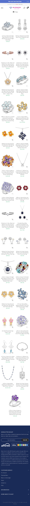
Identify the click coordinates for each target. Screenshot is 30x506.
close (3, 1)
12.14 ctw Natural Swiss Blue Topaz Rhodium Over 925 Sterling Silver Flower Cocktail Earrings (7, 358)
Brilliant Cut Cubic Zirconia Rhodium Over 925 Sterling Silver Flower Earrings (22, 253)
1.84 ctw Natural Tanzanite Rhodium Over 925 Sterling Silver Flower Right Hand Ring (22, 332)
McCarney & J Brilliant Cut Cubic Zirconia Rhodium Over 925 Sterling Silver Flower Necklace (22, 172)
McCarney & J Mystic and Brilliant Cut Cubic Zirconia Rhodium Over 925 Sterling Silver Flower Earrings (22, 64)
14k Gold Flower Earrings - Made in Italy (8, 331)
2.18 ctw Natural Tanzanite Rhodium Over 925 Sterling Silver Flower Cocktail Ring (8, 199)
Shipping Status (4, 475)
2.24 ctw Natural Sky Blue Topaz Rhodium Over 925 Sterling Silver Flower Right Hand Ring (8, 37)
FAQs (2, 485)
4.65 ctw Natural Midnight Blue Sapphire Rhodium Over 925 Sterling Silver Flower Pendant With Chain (7, 279)
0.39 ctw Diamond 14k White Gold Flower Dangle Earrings (22, 36)
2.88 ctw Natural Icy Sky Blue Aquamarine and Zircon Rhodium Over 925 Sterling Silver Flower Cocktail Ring (7, 118)
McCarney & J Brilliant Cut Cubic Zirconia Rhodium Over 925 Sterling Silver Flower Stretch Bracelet (22, 358)
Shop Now (21, 4)
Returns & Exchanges (6, 477)
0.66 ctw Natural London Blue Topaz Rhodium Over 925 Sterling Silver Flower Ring (22, 91)
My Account (4, 472)
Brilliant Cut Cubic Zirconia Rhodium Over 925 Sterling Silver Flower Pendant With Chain (22, 385)
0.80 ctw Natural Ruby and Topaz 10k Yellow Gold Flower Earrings (22, 199)
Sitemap (15, 503)
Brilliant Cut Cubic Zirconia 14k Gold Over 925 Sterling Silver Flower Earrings (8, 145)
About (2, 480)
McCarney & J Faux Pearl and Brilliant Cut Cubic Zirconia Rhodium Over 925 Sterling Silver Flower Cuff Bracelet (7, 225)
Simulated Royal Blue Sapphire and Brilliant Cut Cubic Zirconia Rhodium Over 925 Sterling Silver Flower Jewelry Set (22, 226)
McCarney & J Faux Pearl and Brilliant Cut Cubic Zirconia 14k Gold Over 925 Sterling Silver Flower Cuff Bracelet (7, 64)
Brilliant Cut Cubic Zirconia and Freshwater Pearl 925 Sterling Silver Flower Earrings (7, 253)
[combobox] (25, 8)
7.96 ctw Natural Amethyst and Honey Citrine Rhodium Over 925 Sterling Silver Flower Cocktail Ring (8, 172)
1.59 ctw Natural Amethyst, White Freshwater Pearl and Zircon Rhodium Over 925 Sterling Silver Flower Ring (15, 412)
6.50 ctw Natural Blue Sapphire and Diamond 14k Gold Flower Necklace (8, 385)
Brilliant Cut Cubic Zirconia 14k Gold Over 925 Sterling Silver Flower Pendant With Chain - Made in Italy (8, 91)
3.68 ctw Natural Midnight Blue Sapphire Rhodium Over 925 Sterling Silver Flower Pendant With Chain (22, 145)
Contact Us (3, 482)
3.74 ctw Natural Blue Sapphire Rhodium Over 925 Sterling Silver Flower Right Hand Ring (22, 306)
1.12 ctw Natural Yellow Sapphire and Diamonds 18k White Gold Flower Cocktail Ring (22, 118)
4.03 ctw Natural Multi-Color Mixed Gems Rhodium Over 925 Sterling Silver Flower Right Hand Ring (22, 279)
